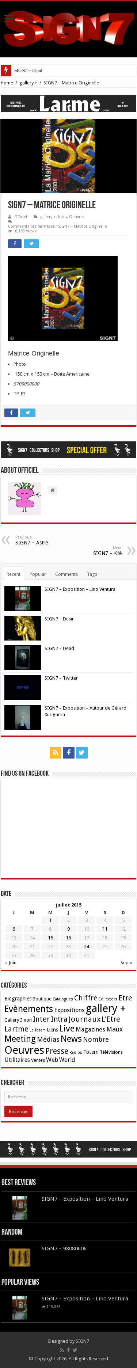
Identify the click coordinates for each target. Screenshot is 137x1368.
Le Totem (38, 1030)
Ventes (38, 1060)
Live (67, 1028)
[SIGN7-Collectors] (68, 1148)
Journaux (84, 1019)
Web (52, 1059)
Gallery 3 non (18, 1020)
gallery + (28, 83)
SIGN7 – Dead (28, 70)
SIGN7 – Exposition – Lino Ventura (80, 589)
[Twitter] (82, 753)
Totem (91, 1052)
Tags (92, 574)
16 (68, 937)
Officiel (20, 216)
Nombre (96, 1039)
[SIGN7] (68, 28)
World (67, 1059)
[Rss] (55, 753)
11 (104, 929)
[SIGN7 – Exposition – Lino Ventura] (19, 1307)
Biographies (17, 999)
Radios (75, 1052)
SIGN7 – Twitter (61, 678)
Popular (38, 574)
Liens (52, 1030)
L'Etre (111, 1019)
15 (50, 937)
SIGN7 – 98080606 (64, 1248)
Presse (56, 1051)
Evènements (28, 1009)
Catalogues (63, 999)
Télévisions (111, 1052)
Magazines (90, 1029)
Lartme (16, 1029)
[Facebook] (69, 753)
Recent (13, 574)
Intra (62, 216)
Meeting (20, 1039)
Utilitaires (17, 1059)
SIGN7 (82, 1341)
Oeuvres (77, 216)
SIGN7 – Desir (59, 619)
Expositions (69, 1010)
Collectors (107, 999)
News (71, 1039)
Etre (125, 998)
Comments (66, 574)
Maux (114, 1029)
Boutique (42, 999)
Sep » (126, 962)
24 (86, 946)
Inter (41, 1019)
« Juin (10, 962)
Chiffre (85, 998)
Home (7, 83)
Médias (48, 1039)
